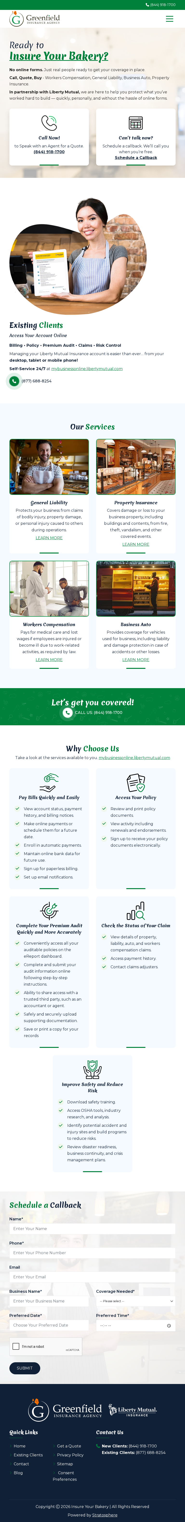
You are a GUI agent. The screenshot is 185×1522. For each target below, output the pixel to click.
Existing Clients (28, 1455)
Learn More (49, 538)
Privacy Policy (70, 1455)
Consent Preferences (65, 1476)
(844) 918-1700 (143, 1446)
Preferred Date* (25, 1315)
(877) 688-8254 (150, 1452)
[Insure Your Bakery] (34, 19)
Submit (25, 1368)
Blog (18, 1473)
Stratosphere (105, 1515)
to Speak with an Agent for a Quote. (49, 144)
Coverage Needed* (115, 1291)
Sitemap (65, 1464)
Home (20, 1446)
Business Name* (25, 1291)
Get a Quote (69, 1446)
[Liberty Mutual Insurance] (133, 1410)
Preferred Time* (112, 1315)
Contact (21, 1464)
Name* (16, 1219)
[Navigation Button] (170, 19)
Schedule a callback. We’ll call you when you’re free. (136, 147)
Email (14, 1267)
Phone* (16, 1243)
